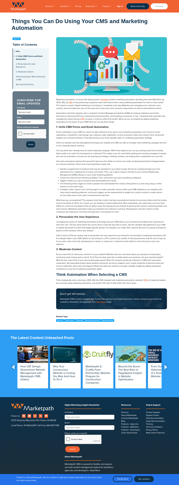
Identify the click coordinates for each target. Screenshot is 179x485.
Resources (90, 6)
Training (149, 424)
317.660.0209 (30, 425)
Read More (95, 470)
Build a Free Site (138, 6)
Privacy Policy (152, 430)
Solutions (64, 6)
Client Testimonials (129, 433)
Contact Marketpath (129, 418)
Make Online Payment (155, 433)
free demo (101, 302)
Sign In (120, 6)
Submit (30, 144)
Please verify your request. (28, 127)
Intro (18, 51)
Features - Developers (130, 430)
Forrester (104, 99)
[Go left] (13, 367)
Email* (67, 423)
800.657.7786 (53, 425)
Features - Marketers (130, 427)
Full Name (21, 108)
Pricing (78, 6)
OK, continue (144, 479)
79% (70, 102)
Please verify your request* (76, 433)
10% (83, 119)
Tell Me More (122, 479)
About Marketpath (129, 415)
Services (49, 6)
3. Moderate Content (24, 72)
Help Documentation (155, 418)
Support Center (152, 415)
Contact (106, 6)
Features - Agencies (129, 424)
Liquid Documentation (155, 421)
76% (146, 280)
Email (19, 117)
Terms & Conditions (154, 427)
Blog (123, 421)
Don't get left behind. (25, 84)
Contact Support (153, 412)
